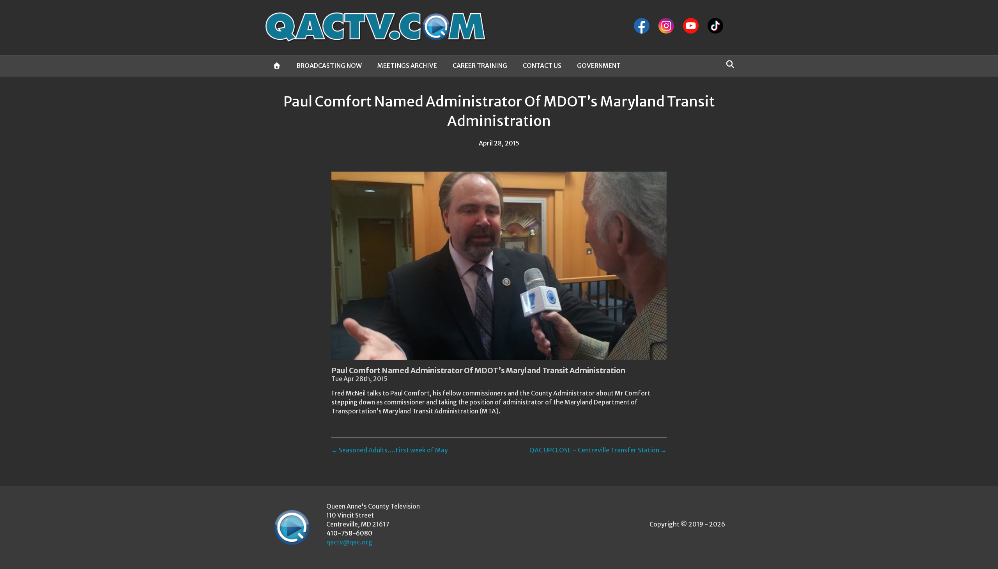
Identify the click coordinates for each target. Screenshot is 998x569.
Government (599, 65)
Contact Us (542, 65)
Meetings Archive (407, 65)
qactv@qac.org (349, 542)
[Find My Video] (728, 64)
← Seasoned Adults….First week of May (389, 450)
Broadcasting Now (329, 65)
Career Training (480, 65)
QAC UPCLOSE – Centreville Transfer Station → (598, 450)
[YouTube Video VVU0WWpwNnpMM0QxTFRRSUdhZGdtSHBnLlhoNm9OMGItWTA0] (499, 266)
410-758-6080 (349, 533)
